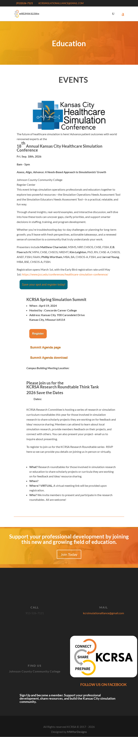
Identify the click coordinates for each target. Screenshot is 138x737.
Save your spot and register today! (43, 284)
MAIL (103, 607)
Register (38, 333)
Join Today (69, 554)
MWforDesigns (77, 731)
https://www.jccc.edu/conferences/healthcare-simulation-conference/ (65, 274)
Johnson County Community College (34, 671)
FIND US (35, 665)
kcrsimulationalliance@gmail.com (103, 613)
